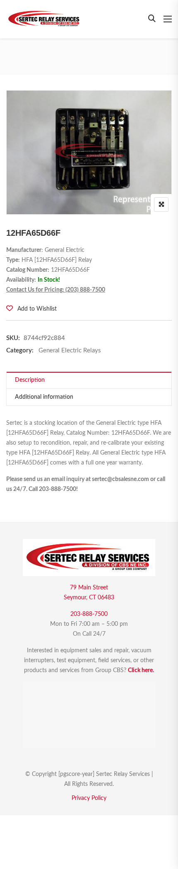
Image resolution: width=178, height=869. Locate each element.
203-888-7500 (89, 614)
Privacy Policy (89, 798)
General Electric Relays (69, 350)
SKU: (13, 338)
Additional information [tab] (44, 397)
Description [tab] (30, 380)
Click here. (141, 670)
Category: (20, 350)
